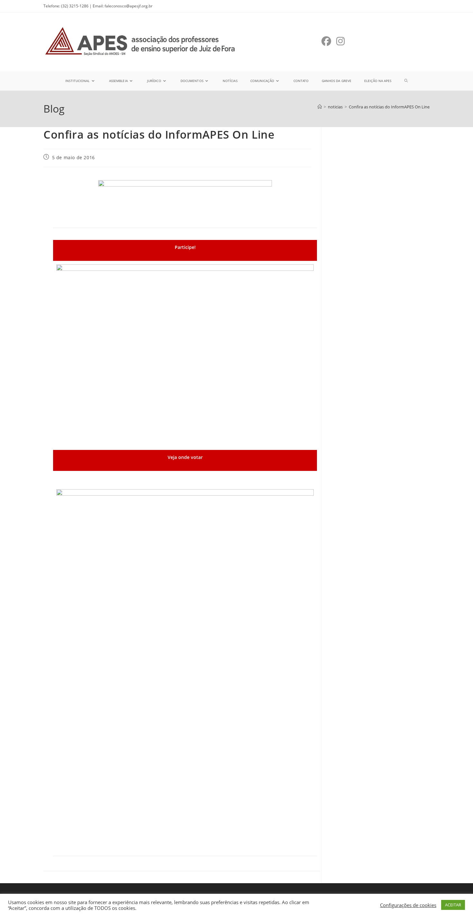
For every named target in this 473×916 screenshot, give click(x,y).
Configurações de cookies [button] (408, 905)
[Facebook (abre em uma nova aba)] (326, 41)
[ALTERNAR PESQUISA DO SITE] (406, 80)
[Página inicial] (320, 107)
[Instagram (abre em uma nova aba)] (340, 41)
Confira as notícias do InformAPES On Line (389, 107)
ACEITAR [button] (453, 905)
